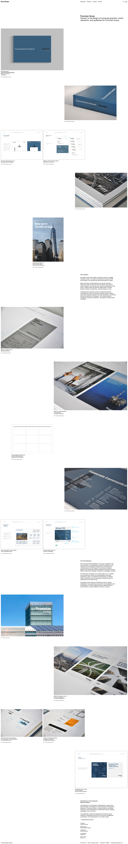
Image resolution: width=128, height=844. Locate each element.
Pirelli (111, 277)
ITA (123, 1)
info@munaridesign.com (117, 842)
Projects (89, 1)
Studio (100, 1)
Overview (83, 1)
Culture (95, 1)
